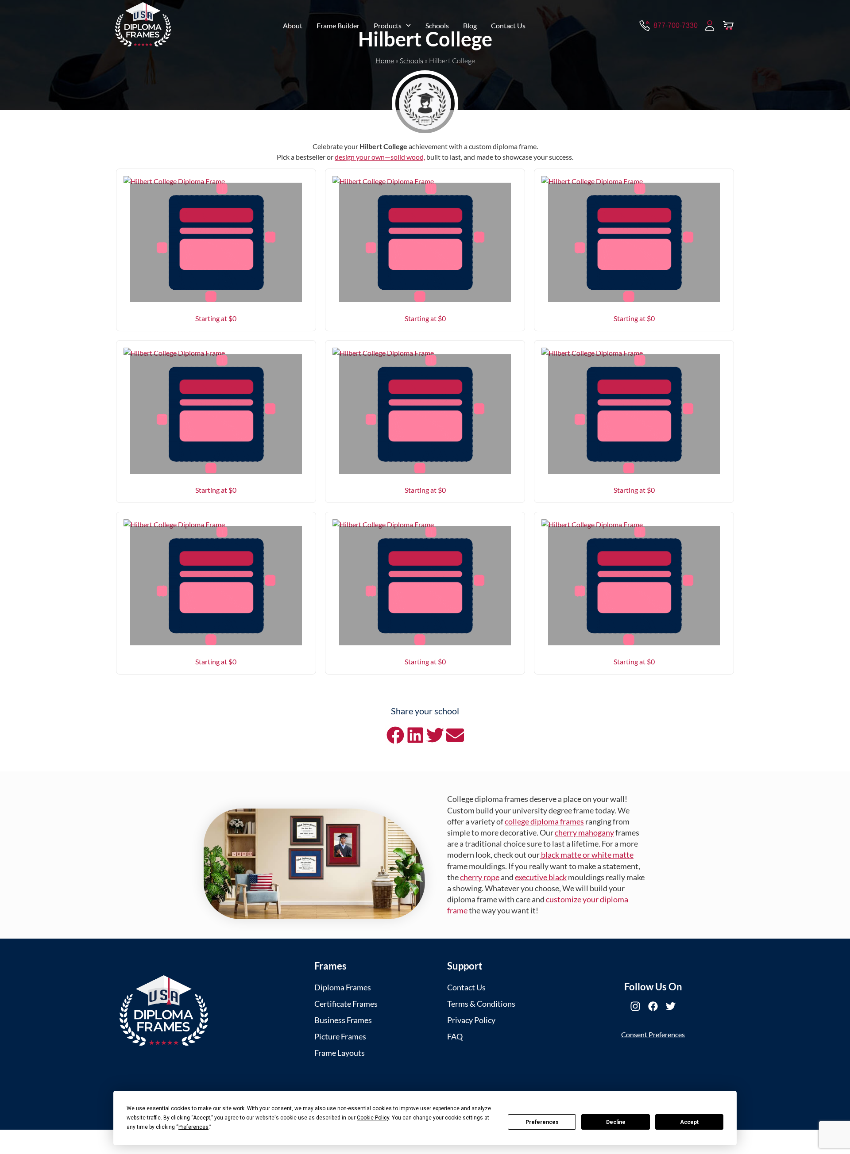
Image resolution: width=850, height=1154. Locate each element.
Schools (437, 25)
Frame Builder (338, 25)
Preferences (542, 1122)
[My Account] (709, 25)
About (292, 25)
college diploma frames (544, 821)
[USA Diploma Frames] (164, 1010)
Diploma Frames (342, 987)
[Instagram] (635, 1006)
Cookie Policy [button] (373, 1118)
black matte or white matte (587, 854)
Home (384, 60)
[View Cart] (728, 25)
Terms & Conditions (481, 1003)
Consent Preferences (653, 1034)
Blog (470, 25)
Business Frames (343, 1020)
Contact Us (508, 25)
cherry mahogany (584, 832)
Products (388, 25)
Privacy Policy (471, 1020)
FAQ (455, 1036)
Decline (616, 1122)
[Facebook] (653, 1006)
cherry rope (479, 877)
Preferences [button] (193, 1127)
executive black (541, 877)
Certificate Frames (346, 1003)
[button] (395, 735)
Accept (689, 1122)
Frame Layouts (339, 1053)
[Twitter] (670, 1006)
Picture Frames (340, 1036)
